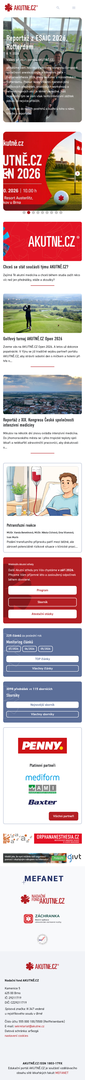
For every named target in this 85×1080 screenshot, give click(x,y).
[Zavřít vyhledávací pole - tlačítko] (74, 8)
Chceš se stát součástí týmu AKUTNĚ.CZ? (35, 267)
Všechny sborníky (42, 714)
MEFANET (61, 1073)
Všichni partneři (63, 816)
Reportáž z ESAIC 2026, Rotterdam (37, 42)
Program (42, 590)
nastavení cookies (16, 1036)
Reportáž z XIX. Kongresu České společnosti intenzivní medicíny (38, 422)
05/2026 (45, 648)
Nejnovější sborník (42, 705)
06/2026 (29, 648)
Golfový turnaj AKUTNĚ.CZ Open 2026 (32, 338)
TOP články (42, 659)
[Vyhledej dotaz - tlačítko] (58, 8)
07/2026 (13, 648)
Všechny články (42, 668)
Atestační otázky (42, 614)
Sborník (43, 602)
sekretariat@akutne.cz (29, 1026)
